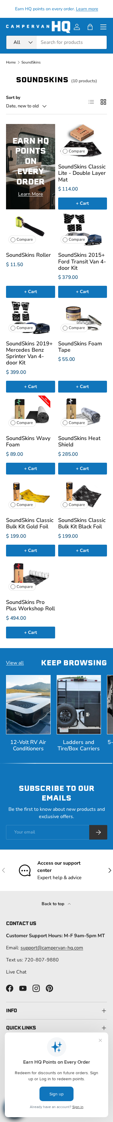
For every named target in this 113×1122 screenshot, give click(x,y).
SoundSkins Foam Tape (80, 347)
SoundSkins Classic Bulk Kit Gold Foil (29, 523)
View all (15, 663)
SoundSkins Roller (28, 255)
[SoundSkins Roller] (30, 229)
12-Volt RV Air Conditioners (28, 745)
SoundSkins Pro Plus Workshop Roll (30, 605)
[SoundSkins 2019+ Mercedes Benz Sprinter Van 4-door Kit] (30, 317)
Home (11, 62)
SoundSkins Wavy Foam (28, 441)
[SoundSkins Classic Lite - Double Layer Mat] (82, 141)
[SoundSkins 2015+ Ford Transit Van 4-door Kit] (82, 229)
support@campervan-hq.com (51, 947)
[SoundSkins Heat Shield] (82, 412)
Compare (77, 151)
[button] (90, 27)
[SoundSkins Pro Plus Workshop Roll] (30, 576)
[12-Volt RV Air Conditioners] (28, 704)
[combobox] (56, 42)
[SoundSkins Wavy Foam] (30, 412)
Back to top (53, 904)
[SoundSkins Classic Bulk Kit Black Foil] (82, 494)
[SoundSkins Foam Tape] (82, 317)
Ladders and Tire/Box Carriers (79, 745)
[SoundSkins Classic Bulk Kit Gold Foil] (30, 494)
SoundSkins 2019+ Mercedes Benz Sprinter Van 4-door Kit (29, 353)
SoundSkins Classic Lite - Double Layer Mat (82, 173)
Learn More (30, 194)
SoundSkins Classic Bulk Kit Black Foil (81, 523)
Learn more (87, 9)
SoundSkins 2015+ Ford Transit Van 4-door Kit (82, 261)
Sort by (13, 97)
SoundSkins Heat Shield (79, 441)
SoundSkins (31, 62)
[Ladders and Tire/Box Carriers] (79, 704)
